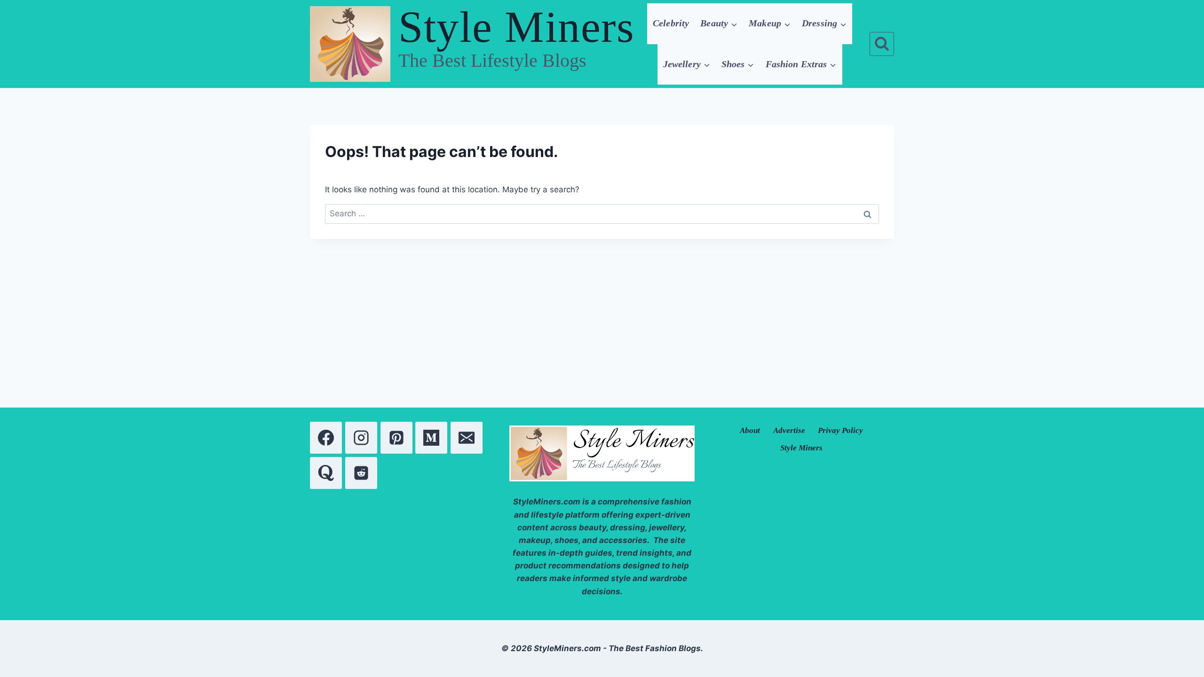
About (750, 430)
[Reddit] (361, 473)
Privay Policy (840, 430)
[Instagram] (361, 438)
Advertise (789, 430)
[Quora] (326, 473)
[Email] (467, 438)
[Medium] (431, 438)
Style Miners (801, 447)
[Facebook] (326, 438)
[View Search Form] (882, 44)
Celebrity (671, 23)
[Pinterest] (396, 438)
